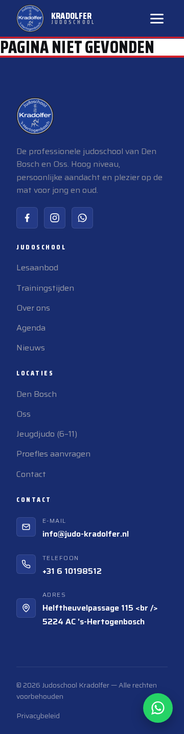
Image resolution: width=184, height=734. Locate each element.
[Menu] (157, 18)
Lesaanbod (37, 267)
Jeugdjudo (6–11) (46, 433)
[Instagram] (54, 218)
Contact (31, 474)
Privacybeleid (38, 715)
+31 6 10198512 (72, 571)
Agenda (30, 327)
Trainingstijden (45, 288)
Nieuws (30, 347)
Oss (23, 414)
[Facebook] (27, 218)
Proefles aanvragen (53, 453)
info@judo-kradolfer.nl (85, 533)
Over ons (33, 307)
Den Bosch (36, 394)
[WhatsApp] (82, 218)
